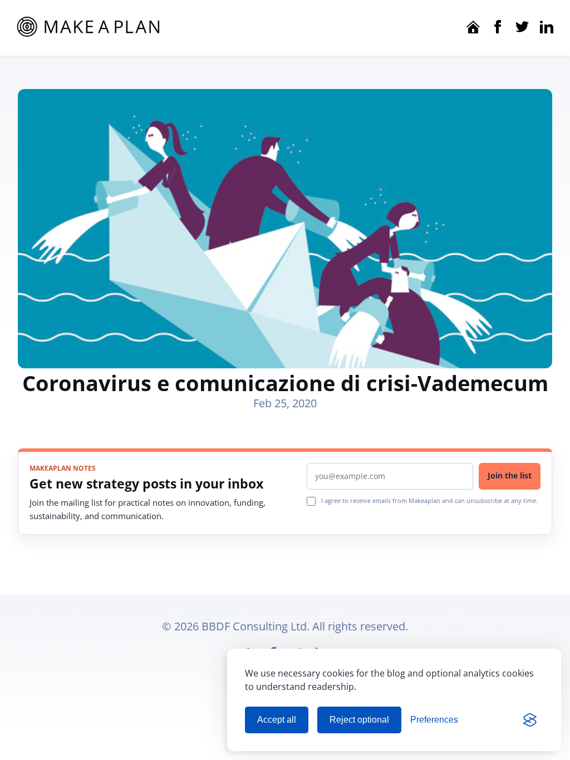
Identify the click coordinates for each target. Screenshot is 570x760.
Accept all (276, 719)
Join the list (510, 475)
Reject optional (359, 719)
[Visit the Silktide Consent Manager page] (530, 720)
